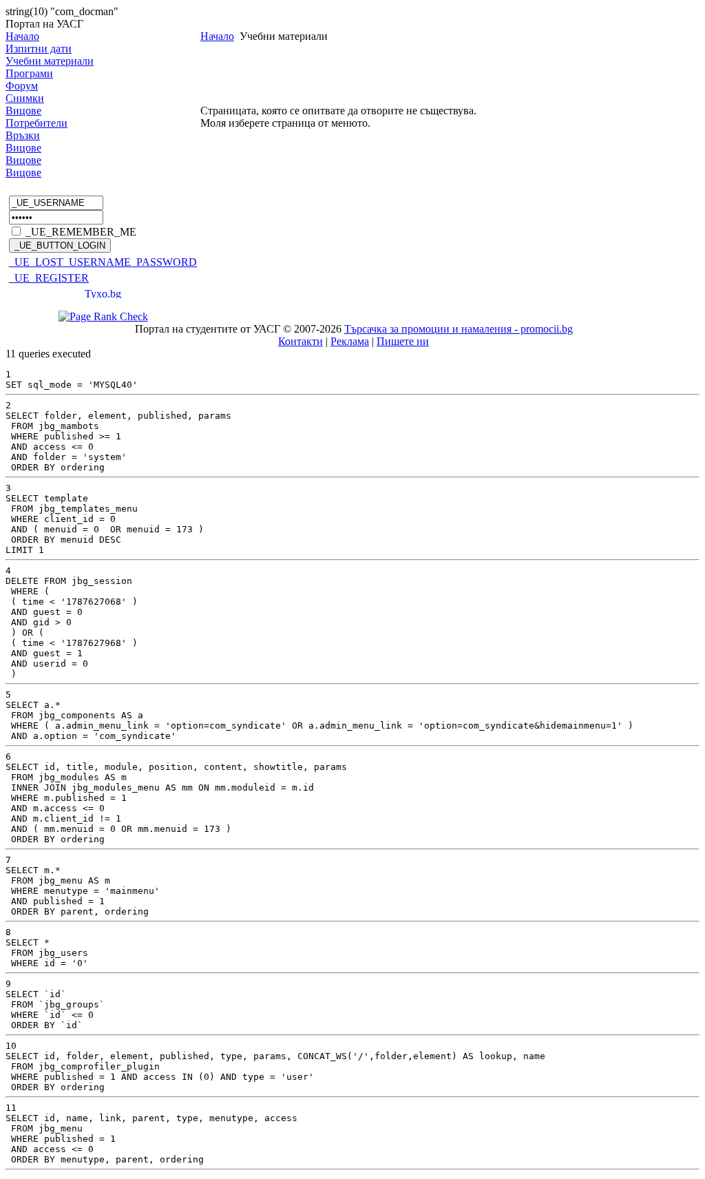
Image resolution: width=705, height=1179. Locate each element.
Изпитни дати (39, 48)
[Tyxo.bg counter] (103, 294)
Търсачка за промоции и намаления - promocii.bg (458, 329)
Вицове (23, 110)
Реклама (349, 341)
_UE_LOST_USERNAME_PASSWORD (103, 262)
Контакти (300, 341)
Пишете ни (403, 341)
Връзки (23, 135)
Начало (22, 36)
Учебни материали (50, 61)
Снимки (25, 98)
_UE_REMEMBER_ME (80, 232)
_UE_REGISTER (49, 278)
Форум (22, 86)
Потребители (36, 123)
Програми (29, 73)
